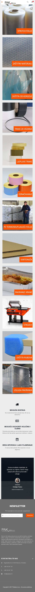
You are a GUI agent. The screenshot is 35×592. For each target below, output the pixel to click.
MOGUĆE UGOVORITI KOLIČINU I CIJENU (17, 427)
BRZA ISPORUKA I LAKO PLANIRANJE (17, 445)
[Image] (17, 20)
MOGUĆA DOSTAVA (17, 410)
